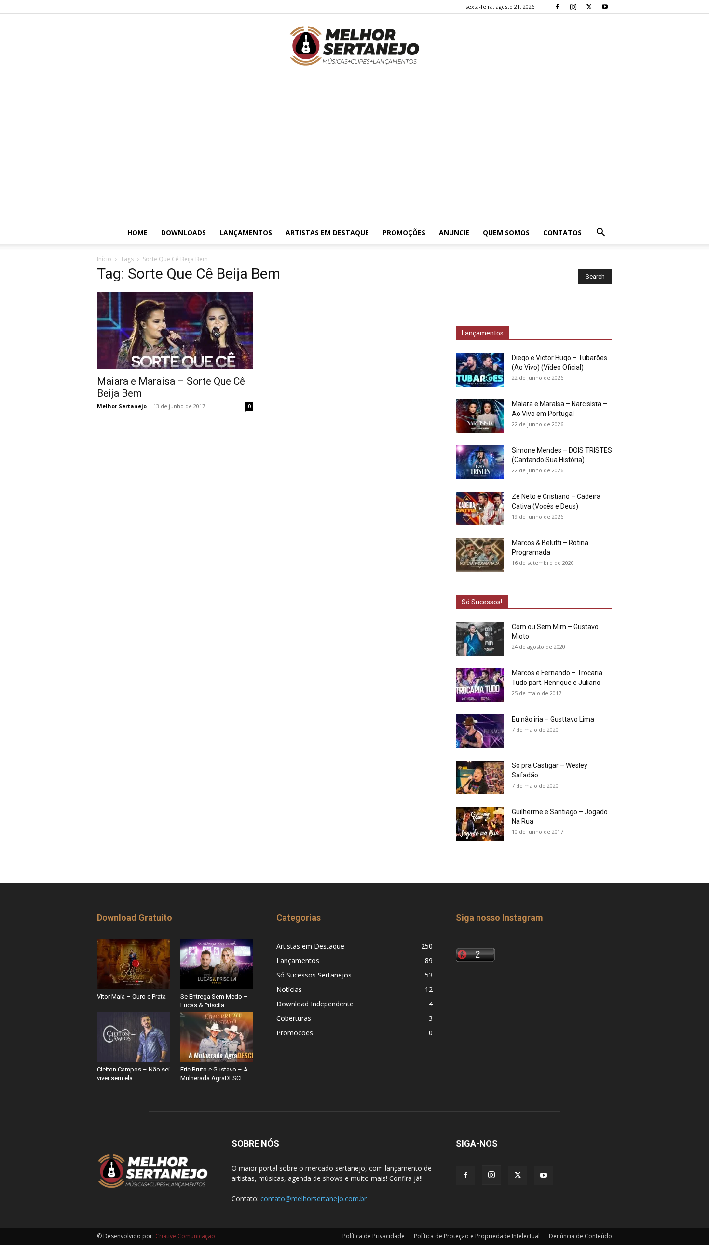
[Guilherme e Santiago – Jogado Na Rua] (480, 824)
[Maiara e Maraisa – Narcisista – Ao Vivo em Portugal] (480, 416)
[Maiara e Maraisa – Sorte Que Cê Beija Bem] (175, 330)
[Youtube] (605, 6)
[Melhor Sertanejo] (354, 45)
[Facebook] (557, 6)
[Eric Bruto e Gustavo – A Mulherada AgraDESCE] (217, 1037)
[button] (600, 233)
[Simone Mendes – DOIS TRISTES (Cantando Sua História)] (480, 462)
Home (137, 232)
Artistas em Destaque (327, 232)
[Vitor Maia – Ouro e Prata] (133, 964)
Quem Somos (506, 232)
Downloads (183, 232)
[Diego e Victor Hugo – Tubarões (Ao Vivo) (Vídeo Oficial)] (480, 370)
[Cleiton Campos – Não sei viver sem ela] (133, 1037)
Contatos (562, 232)
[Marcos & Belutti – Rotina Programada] (480, 555)
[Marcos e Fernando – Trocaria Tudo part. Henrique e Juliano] (480, 685)
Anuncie (454, 232)
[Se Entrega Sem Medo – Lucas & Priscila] (217, 964)
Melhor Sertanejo (122, 406)
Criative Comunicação (185, 1236)
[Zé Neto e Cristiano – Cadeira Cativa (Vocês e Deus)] (480, 508)
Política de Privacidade (373, 1236)
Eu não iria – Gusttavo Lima (553, 719)
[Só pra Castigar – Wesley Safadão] (480, 777)
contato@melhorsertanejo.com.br (313, 1198)
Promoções (403, 232)
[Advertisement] (354, 148)
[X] (589, 6)
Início (104, 259)
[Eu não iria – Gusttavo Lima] (480, 731)
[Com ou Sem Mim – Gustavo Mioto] (480, 639)
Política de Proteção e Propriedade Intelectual (477, 1236)
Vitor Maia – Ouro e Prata (131, 996)
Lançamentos (245, 232)
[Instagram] (573, 6)
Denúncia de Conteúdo (580, 1236)
